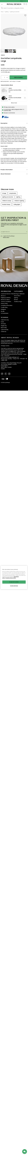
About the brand (5, 174)
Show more (14, 103)
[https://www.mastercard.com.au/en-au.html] (7, 379)
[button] (24, 4)
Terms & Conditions (6, 301)
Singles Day (4, 325)
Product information (7, 169)
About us (3, 295)
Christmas (3, 331)
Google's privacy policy (10, 578)
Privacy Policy (4, 303)
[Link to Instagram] (9, 373)
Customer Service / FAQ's (7, 293)
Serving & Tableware (19, 293)
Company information (6, 305)
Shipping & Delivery (6, 297)
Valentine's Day (5, 319)
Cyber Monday (4, 329)
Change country (5, 345)
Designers (3, 309)
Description (4, 123)
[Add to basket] (24, 90)
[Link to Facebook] (5, 373)
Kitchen (16, 299)
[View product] (14, 90)
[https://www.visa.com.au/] (2, 379)
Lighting (16, 297)
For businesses (4, 313)
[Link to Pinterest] (2, 373)
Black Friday (4, 327)
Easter (2, 321)
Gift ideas (3, 323)
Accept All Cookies (14, 582)
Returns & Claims (5, 299)
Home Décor (17, 295)
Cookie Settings (14, 585)
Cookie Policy (4, 307)
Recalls (2, 311)
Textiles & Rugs (18, 301)
